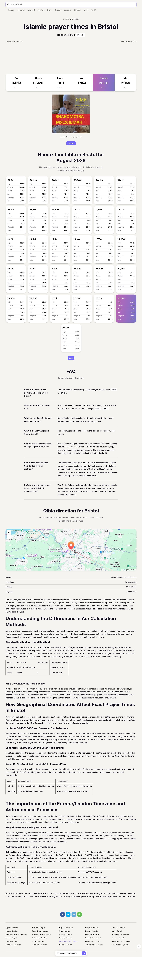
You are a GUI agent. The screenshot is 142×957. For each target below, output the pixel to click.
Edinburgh (77, 10)
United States (90, 941)
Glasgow (58, 10)
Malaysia (35, 934)
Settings (71, 143)
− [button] (9, 537)
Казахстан (9, 945)
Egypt (61, 931)
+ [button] (9, 532)
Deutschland (36, 931)
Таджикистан (90, 945)
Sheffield (41, 10)
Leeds (86, 10)
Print (71, 358)
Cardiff (93, 10)
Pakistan (62, 938)
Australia (35, 928)
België (61, 928)
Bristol (49, 10)
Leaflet (124, 570)
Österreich (36, 938)
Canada (114, 928)
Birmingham (21, 10)
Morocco (88, 934)
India (113, 931)
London (11, 10)
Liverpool (31, 10)
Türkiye (35, 941)
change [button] (79, 170)
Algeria (8, 928)
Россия (61, 945)
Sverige (114, 938)
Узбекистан (116, 945)
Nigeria (8, 938)
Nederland (115, 934)
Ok (84, 953)
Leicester (67, 10)
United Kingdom (64, 941)
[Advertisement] (71, 58)
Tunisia (8, 941)
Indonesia (9, 934)
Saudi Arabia (89, 938)
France (87, 931)
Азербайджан (117, 941)
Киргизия (35, 945)
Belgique (88, 928)
